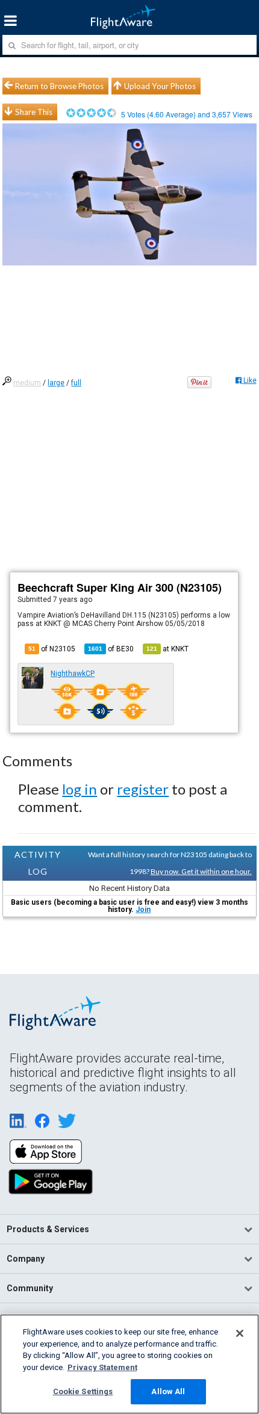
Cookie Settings (83, 1391)
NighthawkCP (73, 673)
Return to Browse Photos (59, 86)
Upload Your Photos (160, 86)
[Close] (239, 1333)
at (167, 649)
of (111, 649)
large (56, 383)
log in (79, 789)
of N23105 (51, 649)
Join (143, 909)
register (143, 789)
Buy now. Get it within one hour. (201, 871)
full (76, 383)
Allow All (168, 1391)
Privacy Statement (102, 1367)
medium (27, 383)
